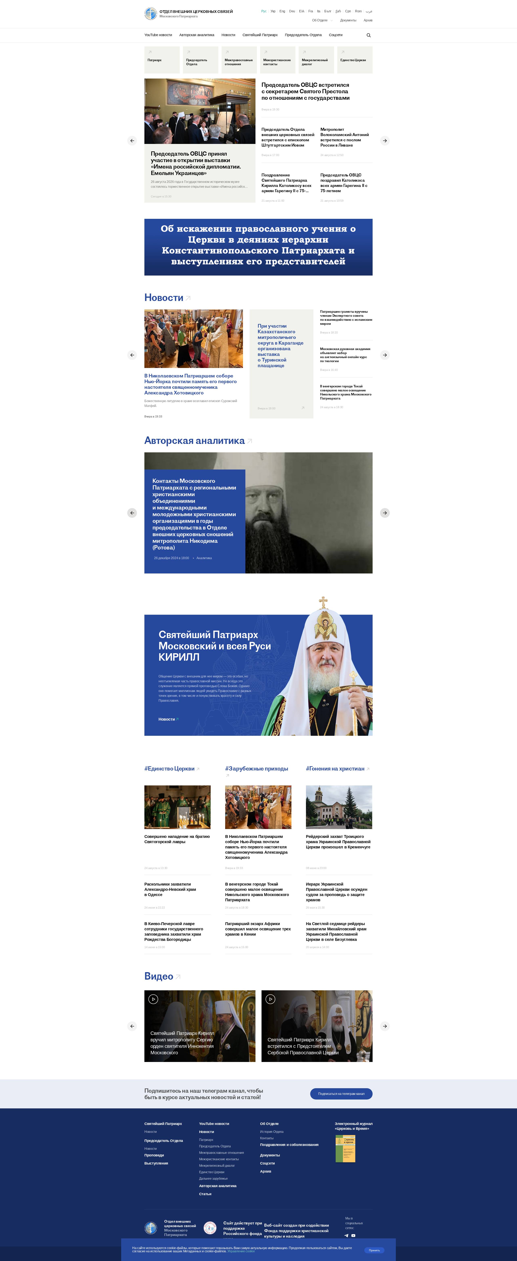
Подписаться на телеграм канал (341, 1093)
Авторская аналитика (197, 35)
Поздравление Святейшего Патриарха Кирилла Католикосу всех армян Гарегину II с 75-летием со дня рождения (286, 183)
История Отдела (272, 1131)
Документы (348, 20)
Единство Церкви (211, 1172)
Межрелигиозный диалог (217, 1165)
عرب (369, 11)
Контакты (266, 1138)
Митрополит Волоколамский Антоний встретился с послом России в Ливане (344, 137)
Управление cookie (241, 1251)
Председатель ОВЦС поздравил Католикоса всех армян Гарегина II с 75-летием (344, 182)
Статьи (205, 1194)
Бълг (327, 11)
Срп (348, 11)
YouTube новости (158, 35)
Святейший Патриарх (260, 35)
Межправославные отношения (221, 1152)
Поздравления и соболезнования (289, 1145)
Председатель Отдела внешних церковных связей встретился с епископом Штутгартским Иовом (288, 137)
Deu (292, 11)
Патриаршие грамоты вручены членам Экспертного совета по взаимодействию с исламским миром (346, 317)
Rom (358, 11)
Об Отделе (320, 20)
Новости (229, 35)
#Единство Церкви (169, 768)
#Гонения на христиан (336, 768)
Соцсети (335, 35)
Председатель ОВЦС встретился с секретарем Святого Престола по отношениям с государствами (306, 91)
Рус (264, 11)
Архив (368, 20)
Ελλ (301, 11)
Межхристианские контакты (219, 1159)
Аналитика (204, 558)
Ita (318, 11)
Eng (282, 11)
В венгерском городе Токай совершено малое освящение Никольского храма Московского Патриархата (346, 392)
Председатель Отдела (304, 35)
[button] (132, 141)
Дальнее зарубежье (213, 1178)
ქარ (338, 11)
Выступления (156, 1163)
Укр (273, 11)
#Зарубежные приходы (257, 768)
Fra (310, 11)
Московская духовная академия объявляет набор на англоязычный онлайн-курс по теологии (345, 355)
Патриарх (206, 1140)
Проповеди (154, 1155)
